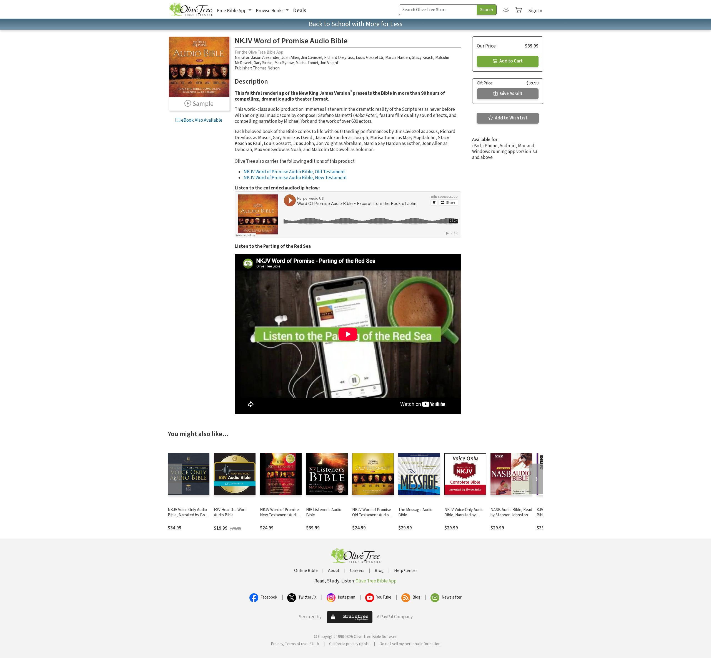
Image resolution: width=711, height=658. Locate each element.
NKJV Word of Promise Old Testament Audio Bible (371, 515)
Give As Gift (510, 93)
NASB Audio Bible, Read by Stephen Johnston (511, 512)
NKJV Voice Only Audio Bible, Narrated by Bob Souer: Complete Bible (187, 515)
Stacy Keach (422, 58)
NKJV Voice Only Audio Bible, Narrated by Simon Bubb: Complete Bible (464, 518)
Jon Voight (329, 63)
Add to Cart (511, 61)
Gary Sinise (263, 63)
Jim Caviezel (311, 58)
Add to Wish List (510, 118)
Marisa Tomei (307, 63)
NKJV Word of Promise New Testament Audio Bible (279, 515)
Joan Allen (290, 58)
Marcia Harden (397, 58)
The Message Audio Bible (415, 512)
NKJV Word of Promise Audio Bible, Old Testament (294, 172)
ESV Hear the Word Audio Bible (230, 512)
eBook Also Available (201, 120)
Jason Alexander (265, 58)
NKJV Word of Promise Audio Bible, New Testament (295, 177)
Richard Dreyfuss (339, 58)
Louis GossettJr (369, 58)
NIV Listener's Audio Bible (323, 512)
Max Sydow (284, 63)
